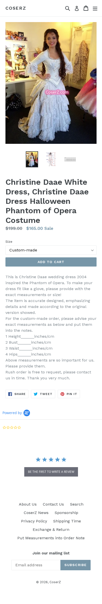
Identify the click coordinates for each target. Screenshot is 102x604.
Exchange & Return (51, 529)
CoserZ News (36, 512)
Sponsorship (66, 512)
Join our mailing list (51, 553)
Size (8, 241)
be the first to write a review (51, 472)
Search (76, 504)
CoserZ (15, 8)
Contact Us (53, 504)
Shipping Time (67, 521)
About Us (28, 504)
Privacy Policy (34, 521)
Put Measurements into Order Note (51, 538)
